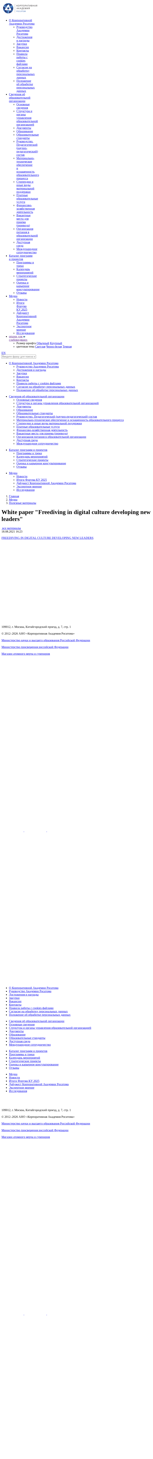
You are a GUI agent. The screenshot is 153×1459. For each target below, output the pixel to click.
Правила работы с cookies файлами (22, 59)
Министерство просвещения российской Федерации (34, 647)
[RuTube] (12, 830)
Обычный (43, 343)
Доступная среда (23, 244)
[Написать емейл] (76, 807)
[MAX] (76, 981)
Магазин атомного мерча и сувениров (25, 653)
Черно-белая (54, 346)
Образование (24, 131)
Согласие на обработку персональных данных (25, 72)
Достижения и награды (24, 39)
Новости (21, 299)
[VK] (35, 830)
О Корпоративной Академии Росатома (22, 22)
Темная (67, 346)
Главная (14, 496)
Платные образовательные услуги (27, 198)
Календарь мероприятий (24, 271)
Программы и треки (29, 453)
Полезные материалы (22, 503)
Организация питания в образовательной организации (27, 233)
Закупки (21, 43)
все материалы (11, 528)
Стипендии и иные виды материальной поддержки (25, 186)
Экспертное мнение (24, 328)
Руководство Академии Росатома (24, 30)
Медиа (13, 296)
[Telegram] (58, 830)
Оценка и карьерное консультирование (28, 286)
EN (3, 352)
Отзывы (21, 292)
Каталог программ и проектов (20, 257)
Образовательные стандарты (27, 136)
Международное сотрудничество (26, 250)
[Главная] (20, 14)
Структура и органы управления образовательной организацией (27, 117)
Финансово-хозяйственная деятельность (25, 209)
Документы (23, 127)
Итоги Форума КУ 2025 (21, 306)
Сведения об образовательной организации (19, 98)
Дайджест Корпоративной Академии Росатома (26, 318)
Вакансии (22, 47)
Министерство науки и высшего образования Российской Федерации (45, 640)
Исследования (25, 333)
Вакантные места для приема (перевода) (23, 220)
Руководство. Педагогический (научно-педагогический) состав (27, 148)
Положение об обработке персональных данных (25, 85)
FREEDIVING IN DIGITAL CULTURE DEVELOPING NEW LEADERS (47, 537)
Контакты (22, 50)
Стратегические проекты (26, 277)
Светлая (40, 346)
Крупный (56, 343)
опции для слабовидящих (18, 338)
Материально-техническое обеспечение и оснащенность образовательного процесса (70, 420)
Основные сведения (23, 106)
